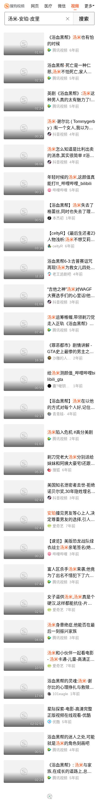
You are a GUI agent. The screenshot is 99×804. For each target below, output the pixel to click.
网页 (35, 6)
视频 (75, 6)
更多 (88, 6)
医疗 (48, 6)
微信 (62, 6)
